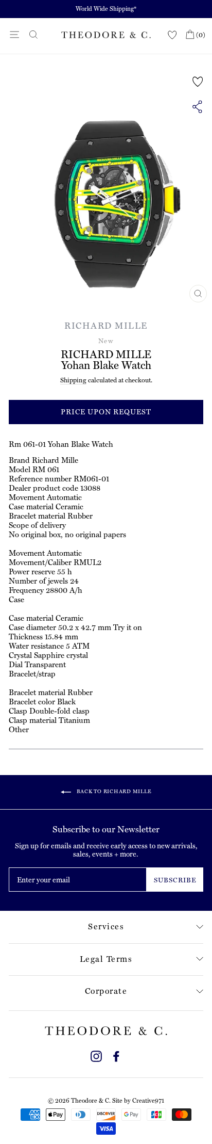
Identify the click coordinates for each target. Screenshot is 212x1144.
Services (106, 926)
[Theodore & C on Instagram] (96, 1055)
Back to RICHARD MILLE (113, 792)
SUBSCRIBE (175, 880)
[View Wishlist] (172, 35)
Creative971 (148, 1100)
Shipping (73, 380)
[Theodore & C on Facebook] (116, 1055)
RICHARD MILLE (106, 325)
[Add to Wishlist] (197, 81)
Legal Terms (106, 959)
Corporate (106, 991)
